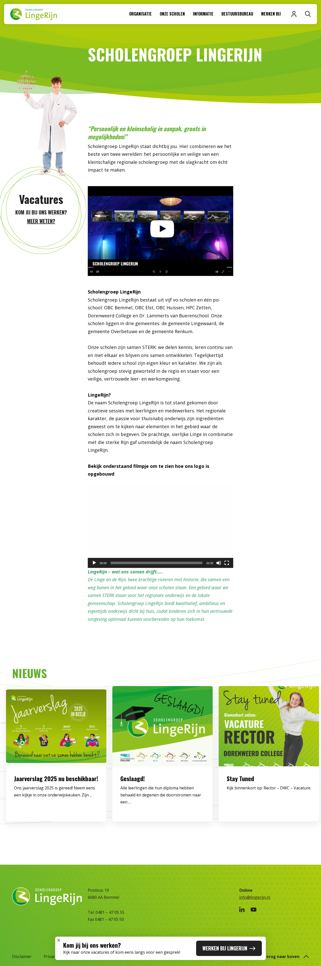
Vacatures (41, 199)
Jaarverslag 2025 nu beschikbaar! (56, 778)
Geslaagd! (132, 778)
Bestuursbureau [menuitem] (237, 14)
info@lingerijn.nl (254, 897)
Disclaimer (22, 956)
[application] (160, 527)
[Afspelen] (94, 562)
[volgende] (301, 757)
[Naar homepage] (33, 14)
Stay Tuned (240, 778)
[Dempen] (218, 562)
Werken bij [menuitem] (271, 14)
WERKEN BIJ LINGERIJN (224, 948)
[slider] (156, 563)
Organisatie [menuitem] (140, 14)
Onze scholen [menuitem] (172, 14)
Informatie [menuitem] (203, 14)
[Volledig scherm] (226, 562)
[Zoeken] (308, 14)
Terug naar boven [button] (281, 956)
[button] (160, 527)
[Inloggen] (294, 14)
